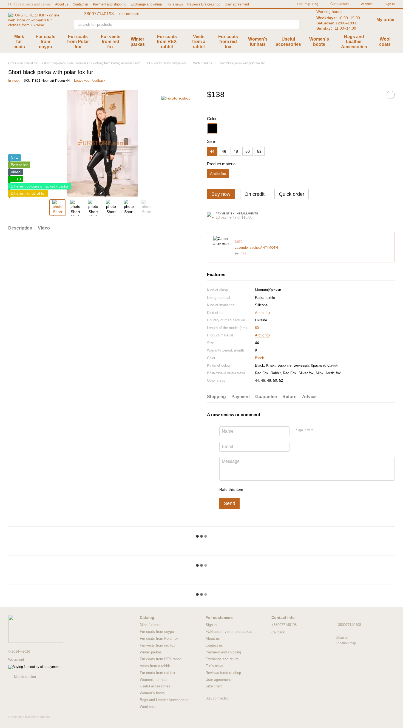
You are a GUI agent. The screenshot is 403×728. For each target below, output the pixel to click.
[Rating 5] (287, 489)
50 (247, 151)
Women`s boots (319, 41)
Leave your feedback (89, 81)
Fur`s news (174, 4)
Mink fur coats (19, 41)
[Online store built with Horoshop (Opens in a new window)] (29, 721)
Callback (278, 632)
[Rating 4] (278, 489)
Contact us (81, 4)
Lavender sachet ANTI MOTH (256, 248)
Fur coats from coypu (45, 41)
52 (259, 151)
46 (224, 151)
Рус (300, 4)
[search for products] (294, 24)
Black (259, 358)
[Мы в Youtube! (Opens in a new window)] (275, 4)
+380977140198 (98, 14)
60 (257, 328)
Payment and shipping (109, 4)
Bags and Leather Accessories (354, 41)
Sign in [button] (211, 625)
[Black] (212, 128)
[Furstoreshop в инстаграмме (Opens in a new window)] (288, 4)
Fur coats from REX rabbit (167, 41)
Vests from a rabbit (198, 41)
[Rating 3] (269, 489)
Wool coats (385, 41)
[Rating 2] (261, 489)
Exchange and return (146, 4)
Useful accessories (288, 41)
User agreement (237, 4)
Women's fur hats (258, 41)
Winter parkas (137, 41)
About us (61, 4)
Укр (307, 4)
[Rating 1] (252, 489)
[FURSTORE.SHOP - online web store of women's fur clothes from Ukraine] (35, 628)
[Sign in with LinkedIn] (337, 430)
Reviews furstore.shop (203, 4)
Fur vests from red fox (110, 41)
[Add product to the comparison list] (377, 95)
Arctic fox (262, 313)
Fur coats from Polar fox (78, 41)
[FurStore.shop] (176, 98)
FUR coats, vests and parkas (29, 4)
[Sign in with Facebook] (319, 430)
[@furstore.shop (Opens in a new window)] (268, 4)
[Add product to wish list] (391, 95)
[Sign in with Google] (328, 430)
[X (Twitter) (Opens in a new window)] (282, 4)
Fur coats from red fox (228, 41)
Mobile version (24, 677)
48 (236, 151)
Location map (346, 643)
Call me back (129, 14)
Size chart (214, 686)
